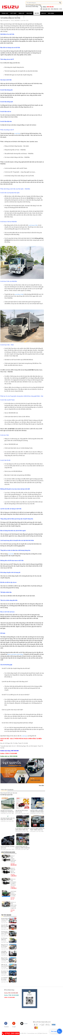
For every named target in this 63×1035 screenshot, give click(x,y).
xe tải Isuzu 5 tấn (33, 225)
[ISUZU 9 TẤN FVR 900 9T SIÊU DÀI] (6, 870)
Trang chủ (5, 13)
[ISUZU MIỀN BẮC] (10, 6)
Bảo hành (51, 13)
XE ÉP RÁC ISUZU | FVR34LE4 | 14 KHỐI (13, 894)
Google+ (14, 1026)
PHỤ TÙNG (13, 16)
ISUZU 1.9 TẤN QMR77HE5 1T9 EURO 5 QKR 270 (13, 905)
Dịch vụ (43, 13)
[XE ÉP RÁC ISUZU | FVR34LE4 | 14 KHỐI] (6, 893)
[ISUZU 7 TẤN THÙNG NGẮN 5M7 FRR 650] (6, 858)
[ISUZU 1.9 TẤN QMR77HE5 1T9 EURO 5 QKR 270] (6, 904)
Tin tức (36, 13)
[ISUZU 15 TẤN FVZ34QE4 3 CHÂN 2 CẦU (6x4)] (6, 881)
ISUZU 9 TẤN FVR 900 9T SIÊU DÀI (13, 870)
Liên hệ (20, 16)
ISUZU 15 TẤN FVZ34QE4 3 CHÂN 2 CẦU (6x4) (13, 882)
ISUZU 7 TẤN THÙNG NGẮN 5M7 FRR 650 (13, 858)
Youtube (25, 1023)
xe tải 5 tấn (11, 554)
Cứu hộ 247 (5, 16)
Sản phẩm (29, 13)
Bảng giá (21, 13)
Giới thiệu (13, 13)
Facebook (6, 1026)
